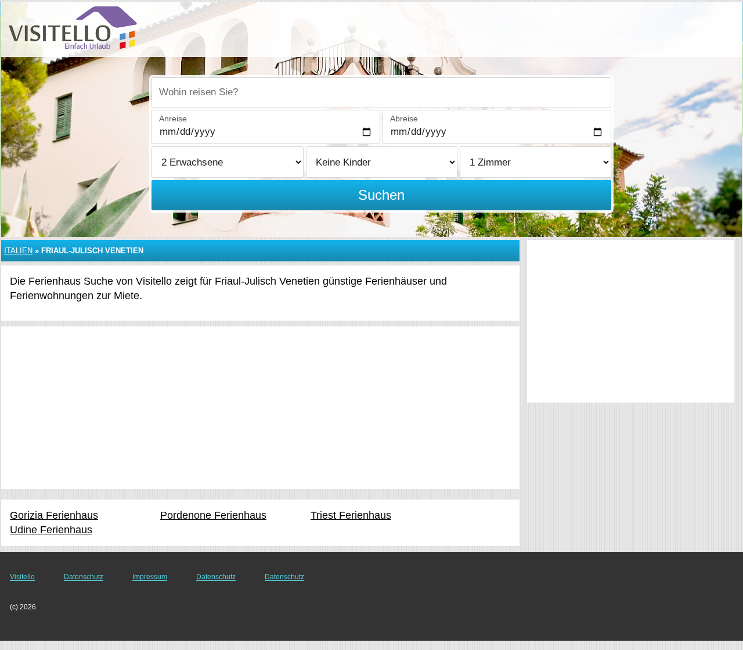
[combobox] (381, 92)
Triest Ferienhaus (351, 515)
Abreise (404, 118)
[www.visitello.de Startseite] (73, 28)
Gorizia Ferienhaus (54, 515)
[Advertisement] (260, 407)
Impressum (149, 577)
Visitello (22, 577)
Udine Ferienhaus (51, 530)
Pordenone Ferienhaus (213, 515)
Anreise (173, 118)
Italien (18, 250)
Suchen (381, 195)
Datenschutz (83, 577)
